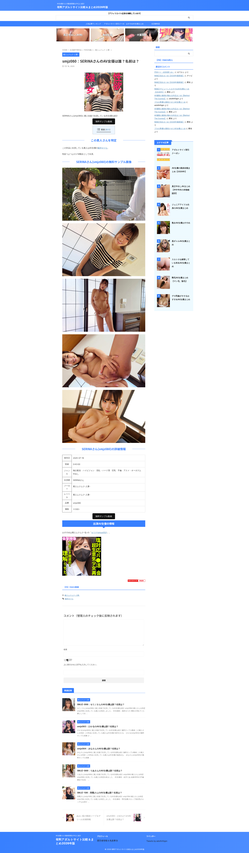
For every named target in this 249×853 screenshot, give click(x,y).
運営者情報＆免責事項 (107, 840)
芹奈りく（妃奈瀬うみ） (164, 72)
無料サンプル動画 (103, 121)
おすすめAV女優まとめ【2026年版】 (135, 24)
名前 (65, 649)
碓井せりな (103, 148)
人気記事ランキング (93, 24)
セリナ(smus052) (99, 532)
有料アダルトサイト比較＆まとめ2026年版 (82, 7)
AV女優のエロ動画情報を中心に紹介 (68, 836)
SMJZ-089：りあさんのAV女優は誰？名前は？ (99, 770)
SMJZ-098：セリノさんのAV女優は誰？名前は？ (101, 704)
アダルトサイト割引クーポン (114, 24)
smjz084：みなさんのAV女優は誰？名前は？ (98, 748)
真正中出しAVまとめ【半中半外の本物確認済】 (181, 189)
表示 (108, 129)
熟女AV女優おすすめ (181, 223)
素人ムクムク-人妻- (72, 595)
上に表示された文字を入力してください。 (81, 664)
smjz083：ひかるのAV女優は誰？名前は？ (97, 726)
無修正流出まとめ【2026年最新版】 (169, 76)
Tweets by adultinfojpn (156, 841)
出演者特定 (155, 24)
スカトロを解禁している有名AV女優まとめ (181, 263)
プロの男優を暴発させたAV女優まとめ (170, 102)
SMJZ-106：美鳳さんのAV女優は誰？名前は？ (99, 792)
